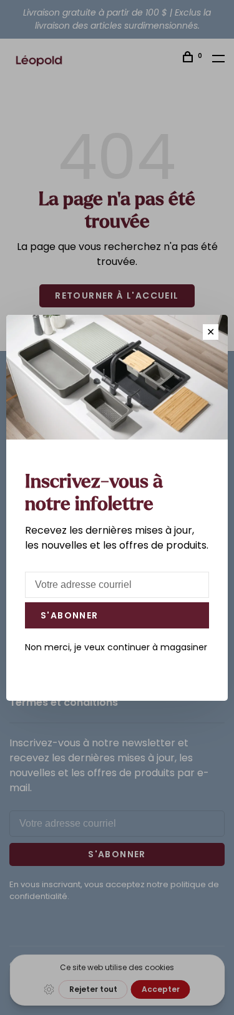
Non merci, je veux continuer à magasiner (116, 647)
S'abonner (70, 615)
